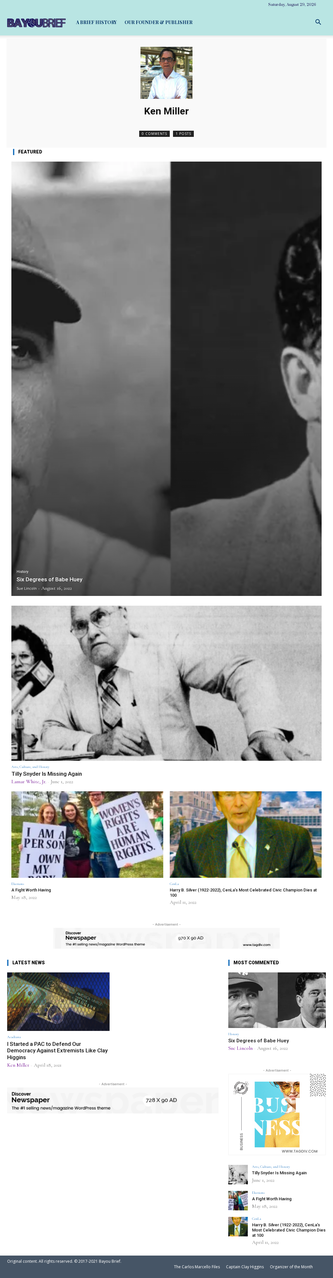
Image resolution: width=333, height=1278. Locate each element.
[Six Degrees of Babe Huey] (166, 379)
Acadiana (14, 1037)
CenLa (174, 884)
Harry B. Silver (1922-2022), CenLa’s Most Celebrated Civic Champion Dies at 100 (289, 1229)
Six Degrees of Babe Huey (258, 1041)
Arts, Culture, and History (30, 767)
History (22, 572)
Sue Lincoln (240, 1048)
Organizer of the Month (291, 1267)
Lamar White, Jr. (28, 781)
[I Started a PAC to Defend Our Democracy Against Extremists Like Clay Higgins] (58, 1001)
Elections (17, 884)
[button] (318, 22)
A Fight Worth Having (31, 890)
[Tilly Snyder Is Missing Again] (166, 683)
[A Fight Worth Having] (87, 834)
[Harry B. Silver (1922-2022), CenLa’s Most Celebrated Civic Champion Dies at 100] (246, 834)
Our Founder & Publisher (159, 22)
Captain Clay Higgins (245, 1267)
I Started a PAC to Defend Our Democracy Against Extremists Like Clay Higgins (57, 1051)
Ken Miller (18, 1065)
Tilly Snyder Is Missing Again (46, 774)
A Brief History (96, 22)
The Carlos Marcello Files (197, 1267)
